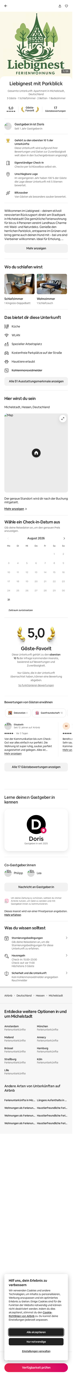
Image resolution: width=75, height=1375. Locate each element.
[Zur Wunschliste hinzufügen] (66, 6)
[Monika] (66, 726)
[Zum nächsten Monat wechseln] (64, 538)
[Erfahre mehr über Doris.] (8, 126)
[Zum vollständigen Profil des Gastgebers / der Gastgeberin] (36, 830)
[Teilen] (59, 6)
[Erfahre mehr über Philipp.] (8, 873)
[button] (54, 554)
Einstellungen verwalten (36, 1351)
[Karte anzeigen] (36, 452)
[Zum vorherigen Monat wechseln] (8, 538)
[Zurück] (6, 6)
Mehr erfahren (12, 915)
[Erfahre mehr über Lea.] (31, 873)
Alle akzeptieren (36, 1332)
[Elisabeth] (8, 726)
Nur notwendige (36, 1341)
